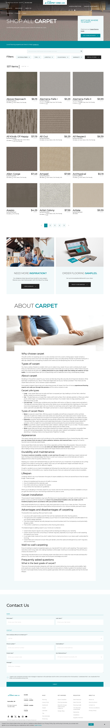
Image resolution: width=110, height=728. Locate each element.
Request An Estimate (90, 6)
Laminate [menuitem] (44, 710)
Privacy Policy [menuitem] (92, 710)
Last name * (59, 618)
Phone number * (11, 643)
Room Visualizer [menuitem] (62, 699)
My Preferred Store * (61, 653)
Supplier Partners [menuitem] (78, 717)
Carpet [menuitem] (44, 707)
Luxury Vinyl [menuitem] (45, 702)
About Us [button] (28, 8)
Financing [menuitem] (45, 719)
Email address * (60, 643)
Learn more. (38, 725)
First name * (10, 618)
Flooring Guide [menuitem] (77, 705)
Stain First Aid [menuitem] (77, 702)
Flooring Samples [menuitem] (62, 702)
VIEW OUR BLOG (28, 286)
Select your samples (78, 284)
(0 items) (74, 10)
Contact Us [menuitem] (92, 705)
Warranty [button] (76, 57)
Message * (9, 662)
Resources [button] (18, 8)
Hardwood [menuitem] (45, 705)
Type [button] (36, 57)
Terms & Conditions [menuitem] (94, 707)
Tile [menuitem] (43, 713)
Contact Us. (36, 44)
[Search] (81, 51)
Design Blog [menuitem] (61, 711)
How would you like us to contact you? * (17, 634)
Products (17, 13)
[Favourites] (72, 10)
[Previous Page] (41, 225)
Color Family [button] (62, 57)
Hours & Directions (75, 6)
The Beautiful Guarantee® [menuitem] (77, 708)
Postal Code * (10, 653)
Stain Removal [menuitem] (77, 699)
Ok (91, 724)
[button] (69, 10)
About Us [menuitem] (91, 699)
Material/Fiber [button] (23, 57)
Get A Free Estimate (89, 35)
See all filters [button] (91, 57)
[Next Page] (68, 225)
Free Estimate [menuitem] (46, 716)
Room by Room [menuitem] (93, 702)
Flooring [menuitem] (44, 699)
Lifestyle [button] (48, 57)
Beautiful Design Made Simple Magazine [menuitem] (62, 706)
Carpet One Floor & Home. (18, 720)
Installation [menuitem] (76, 715)
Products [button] (9, 8)
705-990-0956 (28, 2)
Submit (55, 684)
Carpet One (10, 13)
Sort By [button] (24, 66)
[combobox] (53, 51)
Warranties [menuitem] (76, 712)
